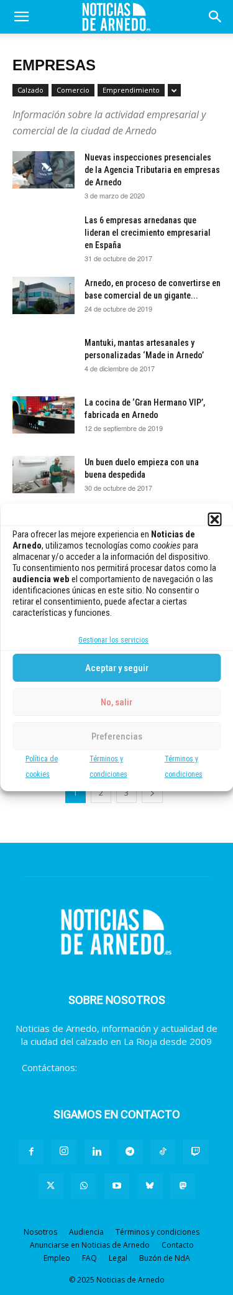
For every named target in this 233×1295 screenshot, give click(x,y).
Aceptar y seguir (116, 668)
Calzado (30, 90)
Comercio (73, 90)
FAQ (89, 1258)
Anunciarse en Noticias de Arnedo (90, 1245)
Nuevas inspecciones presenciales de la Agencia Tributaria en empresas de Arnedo (152, 169)
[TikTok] (162, 1152)
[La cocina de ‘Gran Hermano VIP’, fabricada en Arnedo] (43, 415)
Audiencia (86, 1232)
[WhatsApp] (83, 1186)
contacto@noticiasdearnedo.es (146, 1067)
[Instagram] (64, 1152)
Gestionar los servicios (113, 640)
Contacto (178, 1245)
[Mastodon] (182, 1186)
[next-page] (152, 792)
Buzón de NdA (164, 1258)
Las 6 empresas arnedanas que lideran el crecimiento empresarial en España (148, 232)
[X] (51, 1186)
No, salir (116, 702)
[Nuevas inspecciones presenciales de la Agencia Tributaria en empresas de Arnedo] (43, 169)
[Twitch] (195, 1152)
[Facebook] (31, 1152)
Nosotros (40, 1232)
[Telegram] (129, 1152)
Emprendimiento (131, 90)
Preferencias (116, 736)
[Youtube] (116, 1186)
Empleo (56, 1258)
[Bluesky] (149, 1186)
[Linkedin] (97, 1152)
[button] (214, 519)
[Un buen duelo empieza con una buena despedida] (43, 474)
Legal (118, 1258)
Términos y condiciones (157, 1232)
